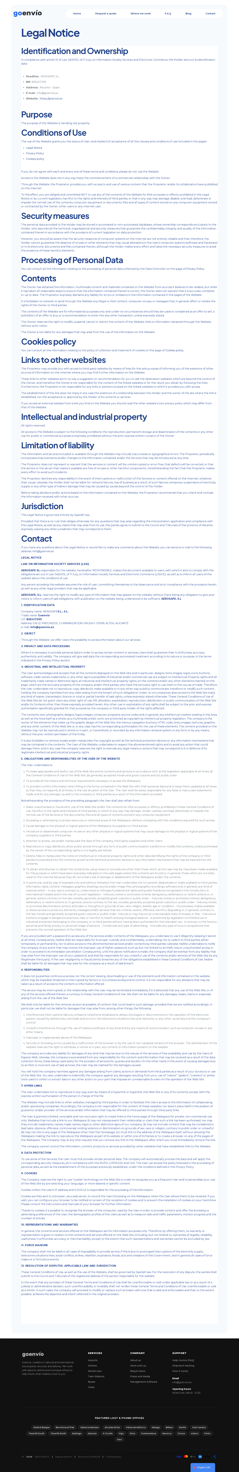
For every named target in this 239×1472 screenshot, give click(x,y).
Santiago (77, 1433)
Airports (93, 1360)
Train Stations (96, 1376)
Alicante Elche (112, 1427)
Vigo (121, 1433)
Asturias (92, 1433)
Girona (181, 1433)
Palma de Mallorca (136, 1427)
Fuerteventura (148, 1433)
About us (135, 1360)
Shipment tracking (183, 1365)
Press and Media (140, 1376)
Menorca (167, 1433)
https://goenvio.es (51, 98)
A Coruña (108, 1433)
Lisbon (194, 1433)
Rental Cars (95, 1371)
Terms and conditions (89, 1456)
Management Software (143, 1381)
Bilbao (169, 1427)
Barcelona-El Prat (65, 1427)
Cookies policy (35, 158)
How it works (180, 1371)
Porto (207, 1433)
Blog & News (137, 1371)
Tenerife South (36, 1433)
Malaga (156, 1427)
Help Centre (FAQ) (183, 1360)
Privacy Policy (35, 153)
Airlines (92, 1365)
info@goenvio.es (181, 1382)
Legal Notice (34, 147)
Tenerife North (58, 1433)
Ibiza (132, 1433)
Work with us (138, 1365)
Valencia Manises (89, 1427)
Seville (182, 1427)
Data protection (63, 1456)
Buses (91, 1381)
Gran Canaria (199, 1427)
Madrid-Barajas (41, 1427)
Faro (119, 1439)
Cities (91, 1387)
